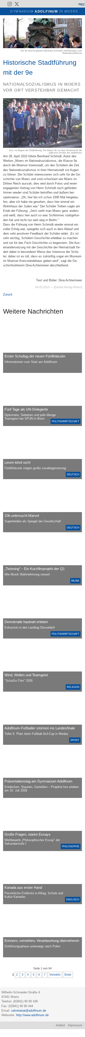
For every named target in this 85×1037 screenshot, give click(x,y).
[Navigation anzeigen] (6, 11)
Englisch (72, 899)
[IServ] (81, 4)
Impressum (75, 1025)
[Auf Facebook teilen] (74, 20)
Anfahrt (60, 1025)
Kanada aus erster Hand (23, 887)
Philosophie (70, 846)
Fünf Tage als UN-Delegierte (26, 409)
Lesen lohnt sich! (17, 462)
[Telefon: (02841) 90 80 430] (31, 4)
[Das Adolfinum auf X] (17, 4)
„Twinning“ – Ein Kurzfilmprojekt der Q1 (34, 569)
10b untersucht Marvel (21, 516)
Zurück (8, 294)
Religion (73, 686)
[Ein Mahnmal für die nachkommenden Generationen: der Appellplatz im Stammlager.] (42, 931)
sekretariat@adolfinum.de (28, 1010)
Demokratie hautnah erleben (26, 622)
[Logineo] (72, 4)
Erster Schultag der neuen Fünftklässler (34, 356)
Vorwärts (54, 974)
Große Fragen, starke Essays (27, 834)
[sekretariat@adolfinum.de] (24, 4)
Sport (74, 740)
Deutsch (73, 474)
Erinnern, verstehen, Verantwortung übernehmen (41, 941)
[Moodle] (64, 4)
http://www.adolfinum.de (32, 1015)
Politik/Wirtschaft (65, 421)
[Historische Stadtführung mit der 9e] (42, 47)
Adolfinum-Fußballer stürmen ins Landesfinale (39, 728)
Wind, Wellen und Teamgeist (26, 675)
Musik (75, 580)
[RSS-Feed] (3, 4)
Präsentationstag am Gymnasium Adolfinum (38, 781)
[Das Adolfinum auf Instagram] (10, 4)
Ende (67, 974)
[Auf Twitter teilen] (80, 20)
